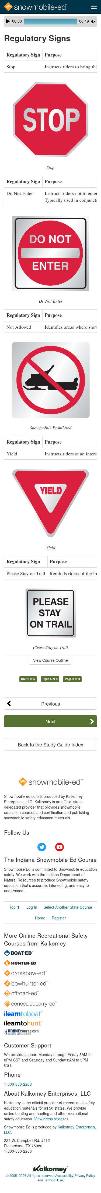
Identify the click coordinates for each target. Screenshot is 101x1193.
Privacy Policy (85, 1175)
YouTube (59, 847)
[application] (50, 21)
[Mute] (93, 21)
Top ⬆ (14, 907)
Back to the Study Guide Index (50, 744)
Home (40, 918)
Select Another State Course (68, 907)
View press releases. (51, 1118)
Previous (50, 703)
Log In (31, 907)
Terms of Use (53, 1180)
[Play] (8, 21)
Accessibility (64, 1175)
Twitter (41, 847)
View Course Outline (50, 660)
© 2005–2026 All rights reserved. (30, 1175)
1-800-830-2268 (18, 1084)
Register (59, 918)
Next (50, 721)
